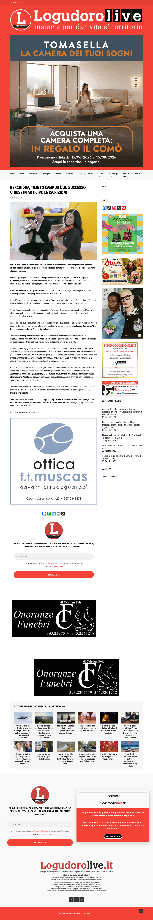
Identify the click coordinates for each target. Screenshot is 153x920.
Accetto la (54, 567)
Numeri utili (126, 175)
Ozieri (21, 174)
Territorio (33, 174)
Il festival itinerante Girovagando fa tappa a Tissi (108, 756)
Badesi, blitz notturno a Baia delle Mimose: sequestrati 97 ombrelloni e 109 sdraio (130, 760)
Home (12, 174)
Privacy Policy (59, 567)
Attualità (69, 174)
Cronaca (58, 174)
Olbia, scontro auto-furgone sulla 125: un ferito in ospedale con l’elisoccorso (87, 757)
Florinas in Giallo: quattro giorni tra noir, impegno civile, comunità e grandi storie (22, 759)
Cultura (90, 174)
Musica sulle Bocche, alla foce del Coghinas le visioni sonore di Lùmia (122, 436)
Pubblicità (87, 913)
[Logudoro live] (76, 21)
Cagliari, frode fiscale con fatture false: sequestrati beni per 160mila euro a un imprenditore (130, 732)
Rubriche (101, 174)
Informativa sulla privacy (54, 563)
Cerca (104, 187)
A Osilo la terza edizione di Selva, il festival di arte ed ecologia (121, 457)
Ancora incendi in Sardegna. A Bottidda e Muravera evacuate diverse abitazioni (65, 759)
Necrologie (113, 174)
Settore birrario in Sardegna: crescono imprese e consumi (122, 447)
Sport (79, 174)
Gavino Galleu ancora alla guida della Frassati (44, 756)
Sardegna (46, 174)
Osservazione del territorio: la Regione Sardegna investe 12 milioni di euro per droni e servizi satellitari (122, 412)
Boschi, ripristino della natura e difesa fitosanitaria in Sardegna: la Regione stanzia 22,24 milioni (121, 425)
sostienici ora (113, 836)
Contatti (137, 174)
